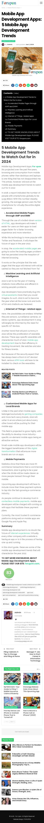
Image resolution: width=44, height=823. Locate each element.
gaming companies (33, 414)
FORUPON (27, 819)
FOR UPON (21, 627)
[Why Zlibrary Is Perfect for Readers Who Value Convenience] (6, 747)
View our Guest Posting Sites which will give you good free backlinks (27, 636)
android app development (27, 587)
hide (16, 93)
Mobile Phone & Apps (8, 41)
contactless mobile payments (15, 501)
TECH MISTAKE (33, 625)
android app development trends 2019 (14, 592)
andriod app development (10, 587)
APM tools (19, 360)
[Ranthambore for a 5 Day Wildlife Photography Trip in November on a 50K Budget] (6, 765)
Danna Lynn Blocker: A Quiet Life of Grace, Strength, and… (26, 791)
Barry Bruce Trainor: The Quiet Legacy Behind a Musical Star (25, 773)
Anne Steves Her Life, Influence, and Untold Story (25, 800)
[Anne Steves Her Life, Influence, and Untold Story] (6, 801)
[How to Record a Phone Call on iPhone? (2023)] (31, 703)
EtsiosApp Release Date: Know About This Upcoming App (25, 384)
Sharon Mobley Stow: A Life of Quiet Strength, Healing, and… (27, 782)
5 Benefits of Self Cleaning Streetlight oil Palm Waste (23, 755)
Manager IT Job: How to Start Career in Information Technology (33, 656)
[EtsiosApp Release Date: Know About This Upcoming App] (6, 385)
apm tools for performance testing (28, 595)
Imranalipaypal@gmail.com (23, 641)
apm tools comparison (9, 595)
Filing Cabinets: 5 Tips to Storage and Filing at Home (12, 654)
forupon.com (32, 563)
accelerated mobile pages (25, 248)
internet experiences (20, 533)
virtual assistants (9, 295)
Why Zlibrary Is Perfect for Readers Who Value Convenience (27, 746)
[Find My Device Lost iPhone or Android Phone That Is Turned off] (6, 394)
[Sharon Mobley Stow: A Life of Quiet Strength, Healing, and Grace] (6, 783)
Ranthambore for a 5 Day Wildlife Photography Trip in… (26, 764)
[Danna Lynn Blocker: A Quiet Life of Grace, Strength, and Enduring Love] (6, 792)
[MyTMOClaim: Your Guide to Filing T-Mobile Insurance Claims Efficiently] (6, 376)
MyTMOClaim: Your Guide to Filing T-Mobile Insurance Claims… (26, 375)
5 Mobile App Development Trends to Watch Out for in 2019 (23, 584)
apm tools (30, 592)
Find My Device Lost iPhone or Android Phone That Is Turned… (25, 393)
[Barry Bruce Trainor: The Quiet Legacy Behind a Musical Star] (6, 774)
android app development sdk (11, 590)
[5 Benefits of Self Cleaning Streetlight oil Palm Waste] (6, 756)
